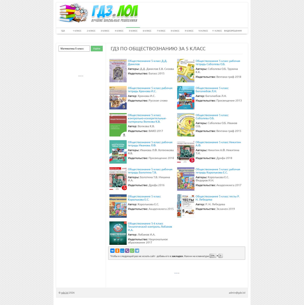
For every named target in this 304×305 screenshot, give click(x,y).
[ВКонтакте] (112, 251)
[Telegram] (137, 251)
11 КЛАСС (217, 30)
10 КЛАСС (203, 30)
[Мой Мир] (122, 251)
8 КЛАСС (175, 30)
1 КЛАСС (77, 30)
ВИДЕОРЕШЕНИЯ (231, 30)
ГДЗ (63, 30)
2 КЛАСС (91, 30)
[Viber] (127, 251)
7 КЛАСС (161, 30)
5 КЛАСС (133, 30)
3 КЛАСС (105, 30)
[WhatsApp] (132, 251)
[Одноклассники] (117, 251)
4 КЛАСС (119, 30)
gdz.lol (64, 292)
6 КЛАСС (147, 30)
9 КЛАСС (189, 30)
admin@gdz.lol (237, 292)
